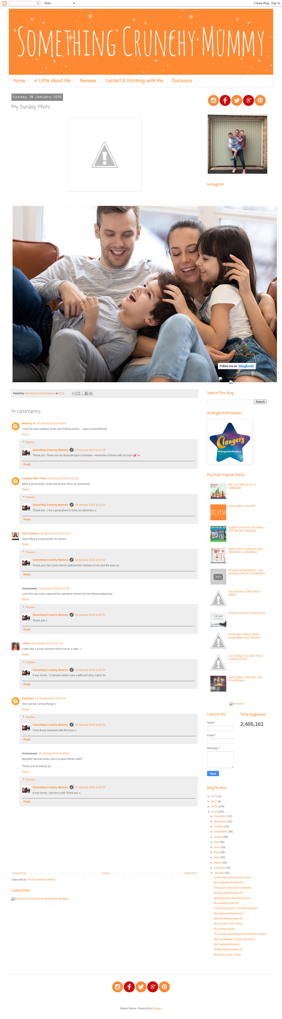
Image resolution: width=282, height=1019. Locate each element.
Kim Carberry (30, 533)
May (217, 852)
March (218, 862)
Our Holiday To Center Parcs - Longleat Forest (246, 657)
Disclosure (182, 81)
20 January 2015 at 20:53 (90, 787)
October (219, 826)
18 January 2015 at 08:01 (52, 423)
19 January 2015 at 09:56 (54, 753)
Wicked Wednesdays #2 (228, 918)
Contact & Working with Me (134, 81)
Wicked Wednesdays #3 (228, 892)
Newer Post (19, 873)
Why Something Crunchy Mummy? (234, 939)
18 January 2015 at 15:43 (90, 504)
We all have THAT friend (228, 923)
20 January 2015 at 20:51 (90, 615)
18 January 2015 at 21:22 (47, 643)
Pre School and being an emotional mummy (240, 934)
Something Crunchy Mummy (50, 450)
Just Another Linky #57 (242, 506)
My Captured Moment (226, 944)
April (217, 857)
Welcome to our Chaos (227, 954)
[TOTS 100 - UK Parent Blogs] (237, 376)
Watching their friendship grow (232, 898)
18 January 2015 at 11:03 (90, 450)
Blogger (157, 1008)
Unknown (28, 698)
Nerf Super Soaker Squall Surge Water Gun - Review (244, 636)
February (220, 867)
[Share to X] (82, 393)
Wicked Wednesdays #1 (228, 949)
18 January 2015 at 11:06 (63, 478)
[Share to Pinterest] (91, 393)
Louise (26, 643)
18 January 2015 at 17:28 (54, 588)
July (217, 842)
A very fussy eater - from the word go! (236, 908)
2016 (214, 806)
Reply (25, 434)
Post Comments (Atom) (41, 879)
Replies (30, 442)
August (218, 836)
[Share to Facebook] (86, 393)
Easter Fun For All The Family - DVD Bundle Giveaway (246, 529)
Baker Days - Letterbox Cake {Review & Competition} (245, 550)
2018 (214, 796)
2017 (214, 801)
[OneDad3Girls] (144, 382)
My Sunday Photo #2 (226, 903)
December (220, 816)
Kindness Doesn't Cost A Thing (246, 613)
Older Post (190, 873)
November (220, 821)
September (221, 831)
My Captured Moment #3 (228, 882)
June (217, 847)
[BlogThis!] (78, 393)
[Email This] (74, 393)
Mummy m (28, 423)
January (219, 873)
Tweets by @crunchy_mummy (237, 354)
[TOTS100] (236, 380)
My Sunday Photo (224, 928)
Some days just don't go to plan (232, 877)
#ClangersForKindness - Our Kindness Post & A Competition (246, 572)
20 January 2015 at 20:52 (90, 670)
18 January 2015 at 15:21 (56, 533)
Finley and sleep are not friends (232, 887)
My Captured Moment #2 (228, 913)
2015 (214, 811)
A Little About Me (52, 81)
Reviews (88, 81)
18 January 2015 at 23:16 (50, 698)
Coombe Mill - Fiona (34, 478)
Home (19, 81)
